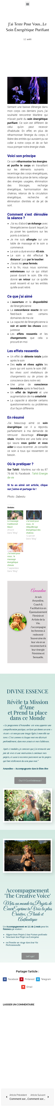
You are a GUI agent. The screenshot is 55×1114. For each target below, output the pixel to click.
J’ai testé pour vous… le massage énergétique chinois (13, 559)
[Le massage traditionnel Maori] (15, 514)
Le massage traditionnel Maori (12, 524)
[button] (27, 3)
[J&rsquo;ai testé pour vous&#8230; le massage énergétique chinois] (15, 547)
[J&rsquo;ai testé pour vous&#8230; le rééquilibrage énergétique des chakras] (34, 514)
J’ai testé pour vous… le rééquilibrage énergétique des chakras (33, 527)
